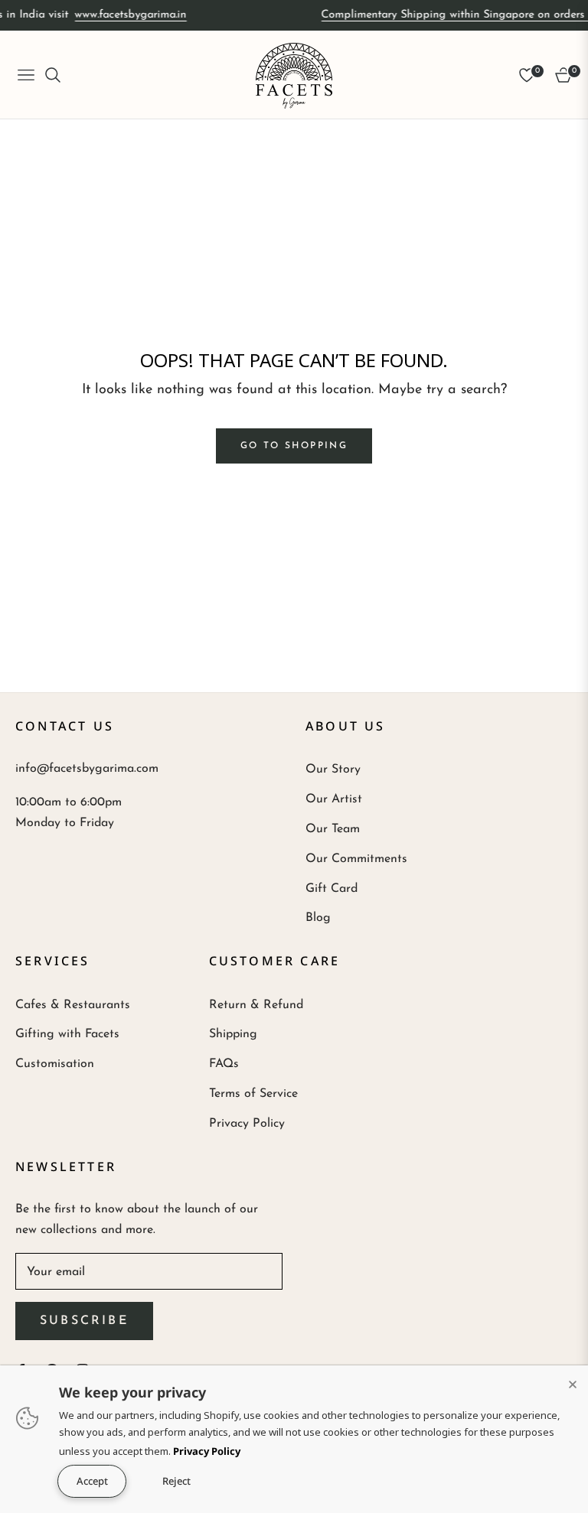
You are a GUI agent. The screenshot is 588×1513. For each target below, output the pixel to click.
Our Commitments (356, 859)
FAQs (224, 1064)
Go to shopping (294, 446)
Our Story (333, 769)
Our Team (332, 829)
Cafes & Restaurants (72, 1005)
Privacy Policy (247, 1124)
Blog (318, 918)
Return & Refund (256, 1005)
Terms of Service (253, 1094)
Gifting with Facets (67, 1034)
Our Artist (333, 799)
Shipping (233, 1034)
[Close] (572, 1380)
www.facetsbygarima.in (125, 15)
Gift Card (331, 889)
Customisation (54, 1064)
